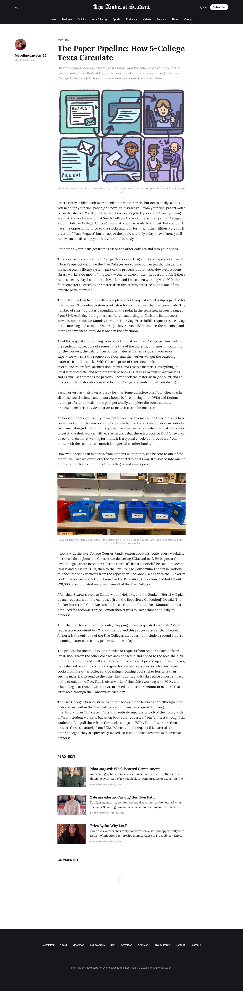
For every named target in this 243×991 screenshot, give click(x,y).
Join (112, 944)
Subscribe (219, 7)
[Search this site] (16, 7)
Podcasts (131, 19)
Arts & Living (99, 19)
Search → (196, 944)
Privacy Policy (162, 944)
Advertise (126, 944)
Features (67, 19)
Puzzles (161, 19)
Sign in (203, 7)
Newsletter (47, 944)
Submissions (97, 944)
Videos (147, 19)
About (175, 19)
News (53, 19)
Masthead (78, 944)
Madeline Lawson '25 (31, 55)
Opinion (82, 19)
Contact (188, 19)
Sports (116, 19)
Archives (143, 944)
